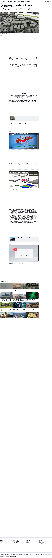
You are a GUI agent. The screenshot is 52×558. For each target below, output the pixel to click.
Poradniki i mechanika (41, 542)
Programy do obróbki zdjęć (16, 541)
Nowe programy (15, 547)
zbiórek (36, 98)
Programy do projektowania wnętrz (17, 543)
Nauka (19, 1)
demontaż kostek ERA (21, 65)
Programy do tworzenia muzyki (16, 542)
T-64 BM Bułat (29, 210)
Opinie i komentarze (28, 1)
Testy (39, 541)
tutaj (15, 556)
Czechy (18, 52)
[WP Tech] (5, 1)
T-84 (32, 209)
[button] (45, 1)
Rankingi (27, 543)
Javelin (36, 57)
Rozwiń (23, 93)
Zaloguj (48, 1)
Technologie (10, 1)
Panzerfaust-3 (13, 58)
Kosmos (15, 1)
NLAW (10, 58)
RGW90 (20, 58)
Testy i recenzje (27, 542)
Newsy (27, 541)
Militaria (22, 1)
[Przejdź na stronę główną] (4, 1)
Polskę (23, 52)
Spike (17, 58)
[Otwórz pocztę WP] (42, 1)
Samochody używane (41, 543)
